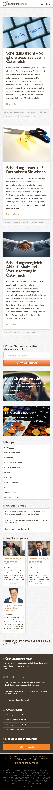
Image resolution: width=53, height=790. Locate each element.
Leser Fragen (9, 477)
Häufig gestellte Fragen (13, 462)
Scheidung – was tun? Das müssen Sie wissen (26, 169)
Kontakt (8, 758)
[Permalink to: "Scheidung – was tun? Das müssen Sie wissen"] (26, 144)
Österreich (44, 112)
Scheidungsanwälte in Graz (15, 720)
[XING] (30, 763)
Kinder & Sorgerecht (12, 467)
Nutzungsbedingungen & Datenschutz (31, 758)
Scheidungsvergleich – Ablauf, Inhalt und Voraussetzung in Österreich (25, 269)
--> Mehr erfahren (10, 669)
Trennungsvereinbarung (31, 332)
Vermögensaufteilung (22, 227)
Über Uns (43, 756)
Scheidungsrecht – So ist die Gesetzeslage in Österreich (25, 57)
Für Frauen (8, 457)
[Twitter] (20, 763)
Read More (12, 103)
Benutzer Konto (14, 756)
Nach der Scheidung (11, 482)
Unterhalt (7, 227)
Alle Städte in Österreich (14, 730)
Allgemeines (9, 447)
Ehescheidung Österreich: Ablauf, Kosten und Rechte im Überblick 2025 (26, 521)
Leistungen (8, 472)
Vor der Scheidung (11, 492)
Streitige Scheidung (11, 121)
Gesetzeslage (31, 112)
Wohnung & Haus (11, 497)
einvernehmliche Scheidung (14, 112)
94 (34, 564)
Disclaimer (21, 760)
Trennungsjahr (37, 222)
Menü (47, 3)
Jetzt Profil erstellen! (26, 747)
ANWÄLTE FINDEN (33, 362)
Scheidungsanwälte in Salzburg (17, 725)
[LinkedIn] (26, 763)
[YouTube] (33, 763)
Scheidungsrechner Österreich (17, 529)
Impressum (32, 760)
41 (9, 610)
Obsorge (7, 222)
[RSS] (37, 763)
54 (9, 564)
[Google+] (23, 763)
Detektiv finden (30, 756)
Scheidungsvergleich (27, 116)
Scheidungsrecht (10, 116)
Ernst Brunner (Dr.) (13, 558)
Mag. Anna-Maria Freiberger (18, 605)
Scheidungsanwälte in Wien (15, 715)
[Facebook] (16, 763)
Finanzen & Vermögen (12, 452)
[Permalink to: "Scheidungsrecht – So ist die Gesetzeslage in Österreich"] (26, 32)
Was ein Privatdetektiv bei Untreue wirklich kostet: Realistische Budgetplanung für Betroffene (25, 512)
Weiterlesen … (14, 583)
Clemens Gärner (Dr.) (39, 558)
